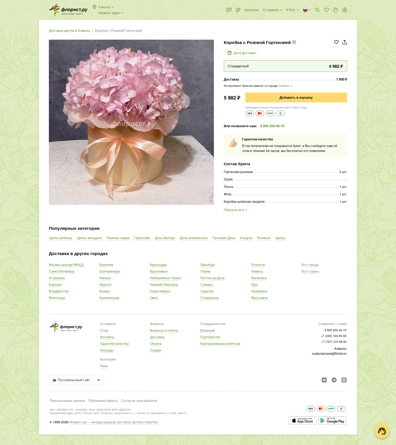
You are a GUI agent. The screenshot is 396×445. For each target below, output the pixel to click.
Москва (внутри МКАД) (66, 264)
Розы (104, 365)
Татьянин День (224, 237)
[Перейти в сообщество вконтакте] (324, 380)
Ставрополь (209, 297)
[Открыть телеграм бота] (334, 380)
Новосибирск (160, 291)
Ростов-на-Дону (212, 277)
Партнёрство (210, 337)
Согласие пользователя (139, 400)
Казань (104, 291)
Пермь (205, 271)
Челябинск (259, 291)
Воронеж (106, 264)
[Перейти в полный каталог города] (68, 10)
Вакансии (207, 330)
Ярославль (259, 297)
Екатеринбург (109, 271)
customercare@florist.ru (329, 353)
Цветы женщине (89, 237)
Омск (154, 297)
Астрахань (57, 277)
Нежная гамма (118, 237)
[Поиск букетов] (317, 10)
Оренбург (207, 264)
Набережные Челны (165, 277)
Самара (206, 284)
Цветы (280, 237)
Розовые (264, 237)
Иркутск (105, 284)
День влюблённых (194, 237)
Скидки (155, 350)
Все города (310, 264)
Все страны (310, 271)
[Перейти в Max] (344, 380)
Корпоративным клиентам (220, 343)
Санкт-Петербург (62, 271)
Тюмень (257, 271)
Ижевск (105, 277)
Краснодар (158, 264)
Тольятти (258, 264)
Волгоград (57, 297)
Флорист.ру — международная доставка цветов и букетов (114, 422)
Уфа (254, 284)
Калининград (109, 297)
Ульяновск (259, 277)
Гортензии (142, 237)
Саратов (207, 291)
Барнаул (55, 284)
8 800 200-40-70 (272, 125)
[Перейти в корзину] (335, 10)
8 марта (246, 237)
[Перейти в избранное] (326, 10)
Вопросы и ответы (164, 330)
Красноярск (159, 271)
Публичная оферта (103, 400)
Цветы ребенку (60, 237)
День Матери (165, 237)
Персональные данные (67, 400)
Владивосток (59, 291)
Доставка (157, 337)
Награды (107, 350)
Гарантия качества (114, 343)
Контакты (107, 337)
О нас (104, 330)
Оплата (155, 343)
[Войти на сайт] (345, 10)
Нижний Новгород (164, 284)
